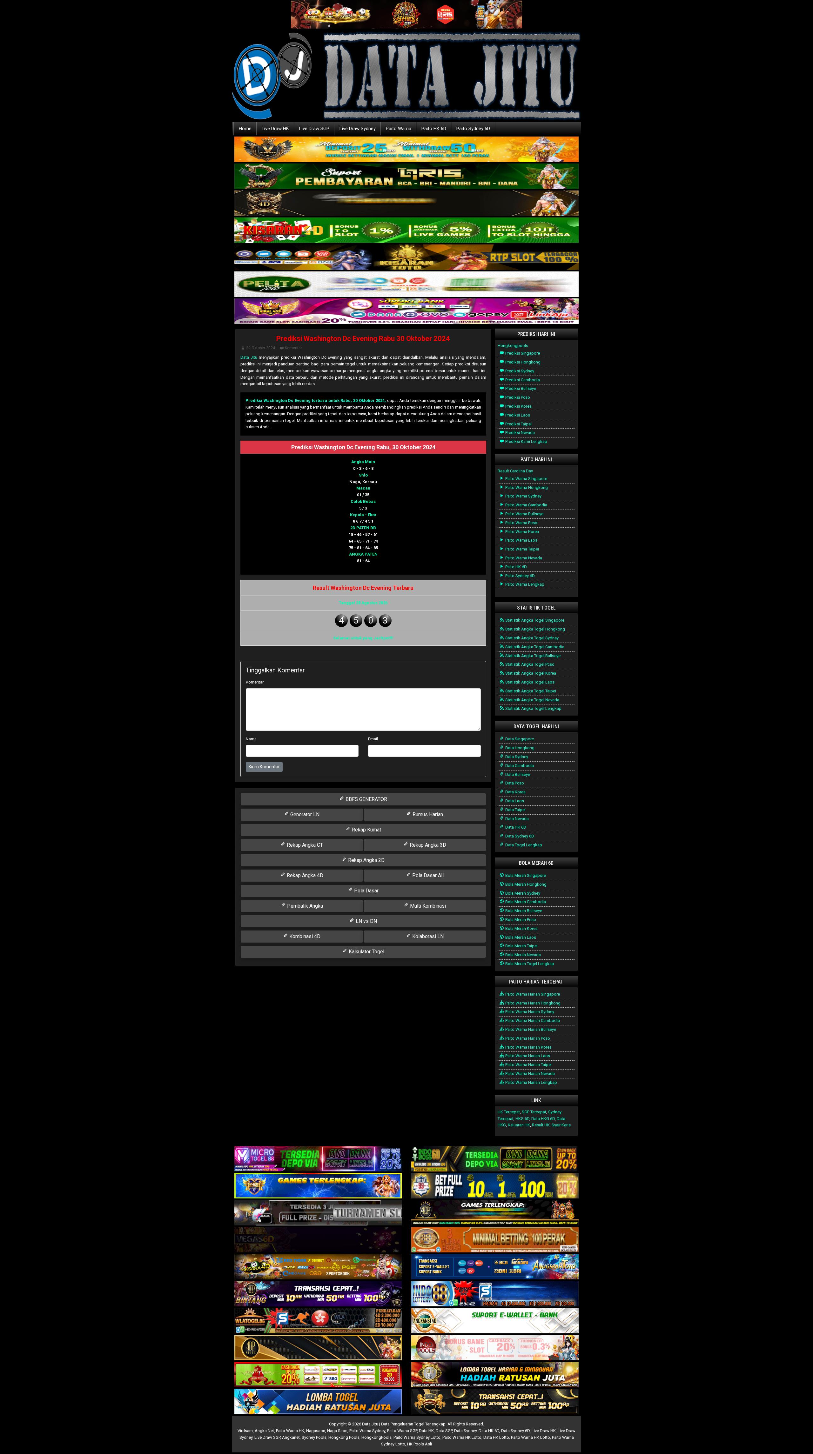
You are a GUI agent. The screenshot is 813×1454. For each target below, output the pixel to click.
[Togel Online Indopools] (495, 1348)
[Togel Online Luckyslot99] (495, 1186)
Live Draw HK (275, 128)
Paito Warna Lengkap (524, 584)
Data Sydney (516, 756)
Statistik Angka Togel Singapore (534, 620)
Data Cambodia (519, 765)
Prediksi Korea (518, 406)
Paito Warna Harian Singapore (532, 994)
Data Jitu (248, 357)
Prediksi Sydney (519, 371)
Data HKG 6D (543, 1118)
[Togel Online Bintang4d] (318, 1294)
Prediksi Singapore (522, 353)
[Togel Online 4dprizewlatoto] (318, 1348)
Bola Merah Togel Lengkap (529, 963)
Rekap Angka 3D (427, 845)
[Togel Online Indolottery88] (495, 1294)
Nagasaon (315, 1430)
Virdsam (245, 1430)
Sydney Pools (314, 1437)
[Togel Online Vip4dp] (495, 1213)
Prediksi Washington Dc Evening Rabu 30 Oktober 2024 (363, 339)
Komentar (293, 348)
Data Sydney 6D (519, 836)
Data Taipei (515, 809)
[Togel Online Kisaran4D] (406, 230)
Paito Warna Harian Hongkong (532, 1003)
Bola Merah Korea (521, 928)
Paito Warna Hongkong (526, 487)
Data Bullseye (517, 774)
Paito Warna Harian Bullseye (530, 1029)
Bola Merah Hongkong (525, 884)
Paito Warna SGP (402, 1430)
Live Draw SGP (314, 128)
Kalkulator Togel (365, 952)
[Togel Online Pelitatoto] (406, 284)
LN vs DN (365, 921)
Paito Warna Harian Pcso (527, 1038)
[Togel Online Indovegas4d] (495, 1402)
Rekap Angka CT (304, 845)
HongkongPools (376, 1437)
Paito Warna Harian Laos (527, 1055)
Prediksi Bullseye (520, 388)
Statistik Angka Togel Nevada (531, 699)
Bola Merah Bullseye (523, 910)
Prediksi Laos (517, 415)
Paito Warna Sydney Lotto (416, 1437)
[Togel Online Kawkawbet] (318, 1213)
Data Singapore (519, 739)
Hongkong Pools (343, 1437)
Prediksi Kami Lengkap (525, 441)
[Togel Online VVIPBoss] (406, 149)
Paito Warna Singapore (525, 478)
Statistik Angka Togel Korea (530, 673)
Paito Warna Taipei (521, 549)
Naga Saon (337, 1430)
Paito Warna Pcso (520, 522)
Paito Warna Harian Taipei (528, 1064)
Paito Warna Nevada (523, 558)
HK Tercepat (509, 1112)
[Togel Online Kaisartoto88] (318, 1375)
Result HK (541, 1125)
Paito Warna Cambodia (525, 505)
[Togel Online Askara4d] (318, 1267)
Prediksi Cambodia (522, 379)
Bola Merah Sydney (522, 893)
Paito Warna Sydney (522, 496)
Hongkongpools (513, 345)
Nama (251, 739)
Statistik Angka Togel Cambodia (534, 646)
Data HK (426, 1430)
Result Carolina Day (515, 471)
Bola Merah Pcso (520, 919)
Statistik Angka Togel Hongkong (534, 629)
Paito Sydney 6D (473, 128)
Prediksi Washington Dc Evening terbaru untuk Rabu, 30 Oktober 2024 (315, 400)
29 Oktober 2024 (260, 348)
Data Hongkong (519, 747)
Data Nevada (516, 818)
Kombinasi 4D (304, 936)
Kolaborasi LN (427, 936)
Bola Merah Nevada (522, 954)
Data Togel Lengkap (523, 845)
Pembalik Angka (304, 906)
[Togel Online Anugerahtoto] (495, 1267)
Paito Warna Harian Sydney (529, 1011)
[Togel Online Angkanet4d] (495, 1321)
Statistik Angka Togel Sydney (531, 638)
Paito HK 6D (433, 128)
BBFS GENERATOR (365, 799)
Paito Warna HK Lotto (461, 1437)
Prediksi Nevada (519, 432)
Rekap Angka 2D (366, 860)
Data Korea (515, 792)
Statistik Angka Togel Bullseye (532, 655)
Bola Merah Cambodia (525, 901)
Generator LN (304, 814)
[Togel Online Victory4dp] (318, 1186)
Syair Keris (561, 1125)
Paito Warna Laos (520, 540)
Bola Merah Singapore (525, 875)
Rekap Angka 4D (304, 875)
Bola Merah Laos (520, 937)
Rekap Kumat (366, 830)
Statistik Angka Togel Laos (529, 682)
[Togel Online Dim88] (406, 176)
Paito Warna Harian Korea (528, 1047)
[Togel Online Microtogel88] (318, 1159)
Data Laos (514, 800)
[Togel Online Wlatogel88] (318, 1321)
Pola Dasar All (427, 875)
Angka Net (264, 1430)
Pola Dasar (366, 891)
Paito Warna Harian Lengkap (530, 1082)
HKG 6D (522, 1118)
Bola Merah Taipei (521, 946)
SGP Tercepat (534, 1112)
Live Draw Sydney (357, 128)
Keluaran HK (519, 1125)
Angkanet (291, 1437)
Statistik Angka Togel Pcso (529, 664)
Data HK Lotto (496, 1437)
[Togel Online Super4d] (406, 203)
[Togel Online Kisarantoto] (406, 257)
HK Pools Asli (419, 1444)
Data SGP (444, 1430)
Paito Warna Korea (521, 531)
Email (373, 739)
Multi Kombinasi (427, 906)
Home (245, 128)
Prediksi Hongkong (522, 362)
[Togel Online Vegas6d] (318, 1240)
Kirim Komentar (264, 766)
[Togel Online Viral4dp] (406, 311)
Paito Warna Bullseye (523, 513)
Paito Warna (398, 128)
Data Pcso (514, 783)
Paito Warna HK (290, 1430)
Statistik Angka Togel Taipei (530, 691)
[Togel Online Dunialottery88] (495, 1240)
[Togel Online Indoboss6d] (495, 1159)
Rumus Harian (427, 814)
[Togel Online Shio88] (495, 1375)
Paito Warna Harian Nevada (529, 1073)
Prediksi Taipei (518, 424)
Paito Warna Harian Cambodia (532, 1020)
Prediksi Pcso (517, 397)
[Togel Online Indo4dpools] (318, 1402)
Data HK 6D (515, 827)
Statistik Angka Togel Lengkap (532, 708)
